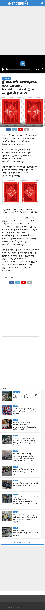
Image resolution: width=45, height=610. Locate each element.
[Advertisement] (22, 30)
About (22, 604)
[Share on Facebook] (8, 129)
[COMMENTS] (32, 129)
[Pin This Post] (20, 129)
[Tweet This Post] (14, 129)
